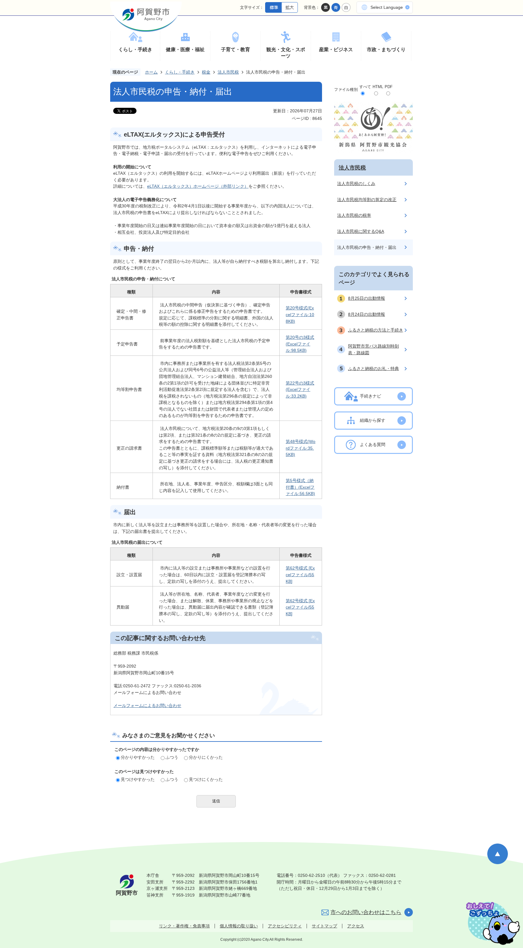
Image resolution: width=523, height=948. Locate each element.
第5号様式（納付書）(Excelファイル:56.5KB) (300, 487)
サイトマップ (324, 926)
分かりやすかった (138, 757)
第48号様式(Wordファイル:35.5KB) (300, 448)
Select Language (386, 7)
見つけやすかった (138, 779)
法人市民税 (228, 72)
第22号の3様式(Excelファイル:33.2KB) (300, 389)
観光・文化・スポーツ (285, 53)
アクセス (355, 926)
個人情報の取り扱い (239, 926)
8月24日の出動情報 (366, 314)
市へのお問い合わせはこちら (366, 912)
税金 (206, 72)
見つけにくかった (206, 779)
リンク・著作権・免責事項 (184, 926)
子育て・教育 (235, 49)
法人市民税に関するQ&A (360, 231)
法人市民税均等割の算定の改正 (366, 199)
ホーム (151, 72)
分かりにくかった (206, 757)
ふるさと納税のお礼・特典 (373, 368)
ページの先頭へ (497, 854)
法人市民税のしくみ (356, 183)
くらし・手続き (135, 49)
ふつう (172, 757)
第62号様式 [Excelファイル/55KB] (300, 574)
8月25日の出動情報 (366, 298)
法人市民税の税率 (354, 215)
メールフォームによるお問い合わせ (147, 705)
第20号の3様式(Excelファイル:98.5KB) (300, 344)
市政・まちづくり (386, 49)
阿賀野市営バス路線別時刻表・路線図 (373, 349)
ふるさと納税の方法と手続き (375, 330)
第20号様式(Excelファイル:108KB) (300, 314)
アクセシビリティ (285, 926)
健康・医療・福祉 (185, 49)
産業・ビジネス (336, 49)
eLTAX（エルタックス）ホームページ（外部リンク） (197, 186)
